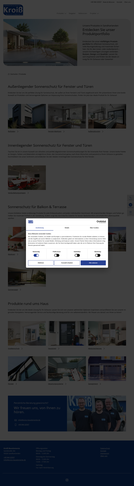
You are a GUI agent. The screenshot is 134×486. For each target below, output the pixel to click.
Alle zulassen (93, 263)
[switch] (56, 255)
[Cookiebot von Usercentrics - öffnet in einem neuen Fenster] (98, 221)
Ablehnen (41, 263)
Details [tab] (67, 228)
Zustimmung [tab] (40, 228)
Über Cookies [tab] (94, 228)
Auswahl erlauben (67, 263)
